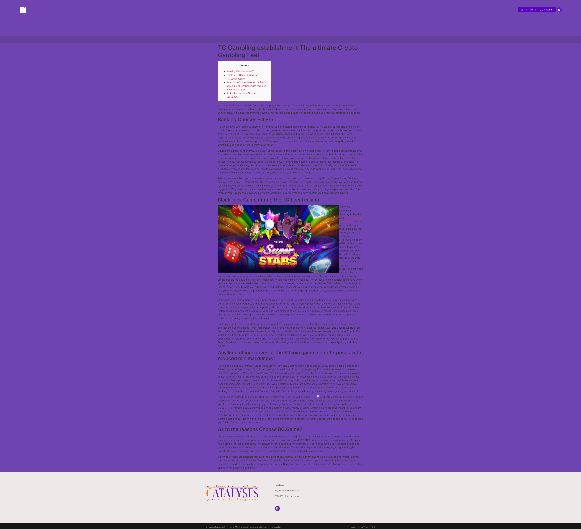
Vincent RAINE (369, 527)
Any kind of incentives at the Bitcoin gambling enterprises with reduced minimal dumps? (247, 86)
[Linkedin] (559, 9)
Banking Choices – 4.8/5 (240, 71)
